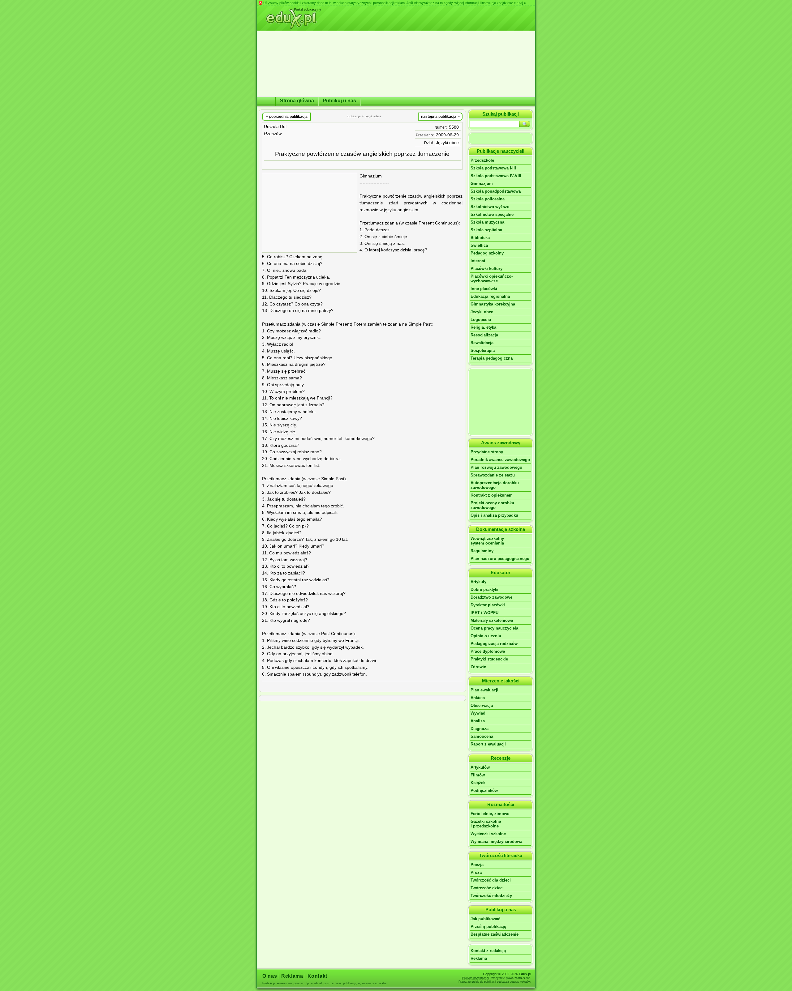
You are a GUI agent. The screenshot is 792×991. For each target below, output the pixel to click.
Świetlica (479, 245)
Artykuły (478, 581)
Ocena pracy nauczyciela (494, 628)
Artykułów (480, 767)
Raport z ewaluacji (488, 744)
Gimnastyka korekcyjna (493, 304)
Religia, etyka (483, 327)
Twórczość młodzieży (491, 895)
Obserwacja (482, 705)
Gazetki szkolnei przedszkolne (486, 823)
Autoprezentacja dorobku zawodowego (495, 485)
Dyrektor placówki (488, 605)
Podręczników (484, 790)
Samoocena (482, 736)
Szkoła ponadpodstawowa (496, 191)
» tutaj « (520, 3)
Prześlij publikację (488, 926)
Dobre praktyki (484, 589)
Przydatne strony (487, 452)
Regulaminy (482, 551)
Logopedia (481, 319)
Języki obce (447, 142)
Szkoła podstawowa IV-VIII (496, 175)
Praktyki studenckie (489, 659)
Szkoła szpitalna (486, 230)
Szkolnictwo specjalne (492, 214)
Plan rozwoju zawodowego (496, 467)
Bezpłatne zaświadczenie (495, 934)
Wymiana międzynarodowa (496, 841)
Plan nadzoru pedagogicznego (500, 558)
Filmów (478, 775)
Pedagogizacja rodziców (494, 643)
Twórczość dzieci (487, 888)
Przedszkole (482, 160)
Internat (478, 260)
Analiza (478, 721)
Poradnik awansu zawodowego (500, 459)
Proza (476, 872)
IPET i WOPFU (484, 612)
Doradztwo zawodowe (491, 597)
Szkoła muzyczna (487, 222)
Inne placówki (484, 288)
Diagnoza (480, 728)
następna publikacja (440, 116)
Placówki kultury (486, 268)
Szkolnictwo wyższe (490, 206)
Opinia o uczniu (486, 636)
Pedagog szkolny (487, 253)
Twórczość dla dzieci (491, 880)
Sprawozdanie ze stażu (493, 475)
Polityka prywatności (475, 978)
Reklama (479, 958)
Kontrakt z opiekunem (492, 495)
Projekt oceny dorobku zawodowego (492, 505)
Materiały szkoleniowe (492, 620)
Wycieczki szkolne (488, 833)
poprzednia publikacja (287, 116)
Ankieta (478, 697)
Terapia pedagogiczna (492, 358)
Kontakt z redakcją (488, 950)
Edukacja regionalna (490, 296)
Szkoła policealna (488, 199)
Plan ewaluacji (484, 690)
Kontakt (317, 976)
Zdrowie (478, 666)
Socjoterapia (483, 350)
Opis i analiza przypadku (494, 515)
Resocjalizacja (484, 335)
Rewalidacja (482, 342)
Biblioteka (480, 237)
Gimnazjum (482, 183)
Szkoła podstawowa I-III (493, 168)
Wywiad (478, 713)
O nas (269, 976)
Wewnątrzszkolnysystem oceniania (487, 540)
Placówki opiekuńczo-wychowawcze (492, 278)
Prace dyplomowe (488, 651)
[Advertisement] (309, 212)
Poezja (477, 864)
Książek (478, 782)
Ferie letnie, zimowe (490, 813)
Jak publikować (485, 918)
